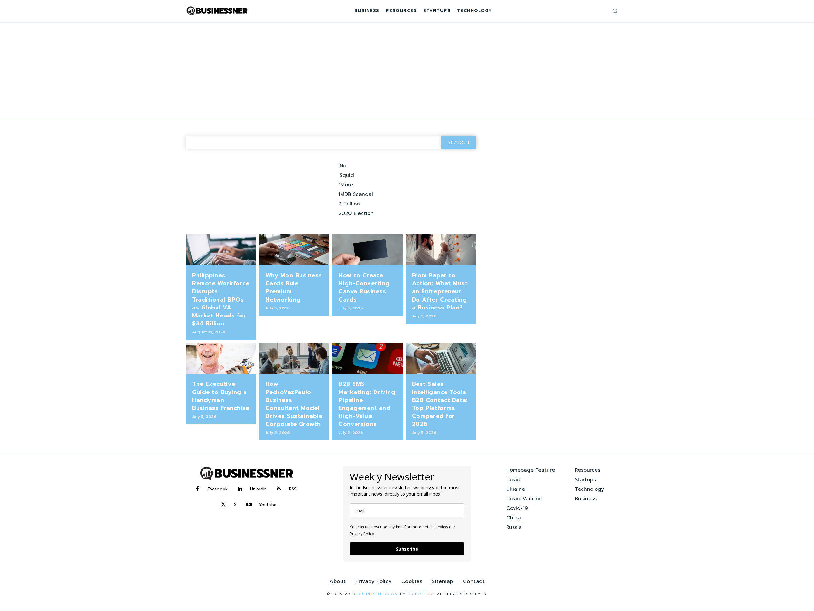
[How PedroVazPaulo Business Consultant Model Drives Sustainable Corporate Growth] (294, 358)
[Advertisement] (407, 69)
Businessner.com (377, 594)
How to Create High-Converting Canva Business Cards (364, 287)
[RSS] (278, 489)
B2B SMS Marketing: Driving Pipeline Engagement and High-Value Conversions (367, 403)
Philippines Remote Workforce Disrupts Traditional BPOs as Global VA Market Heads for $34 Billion (220, 299)
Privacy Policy (362, 534)
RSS (293, 489)
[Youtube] (249, 505)
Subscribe (407, 549)
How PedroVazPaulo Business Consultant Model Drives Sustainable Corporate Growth (294, 403)
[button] (615, 11)
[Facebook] (197, 489)
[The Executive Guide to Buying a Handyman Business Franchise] (221, 358)
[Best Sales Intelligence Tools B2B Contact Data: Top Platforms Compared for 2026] (441, 358)
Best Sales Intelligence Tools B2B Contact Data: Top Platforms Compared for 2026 (440, 403)
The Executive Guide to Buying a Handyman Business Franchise (220, 396)
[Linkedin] (239, 489)
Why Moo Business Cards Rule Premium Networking (294, 287)
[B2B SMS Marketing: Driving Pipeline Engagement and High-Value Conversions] (367, 358)
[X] (223, 505)
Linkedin (258, 489)
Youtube (268, 505)
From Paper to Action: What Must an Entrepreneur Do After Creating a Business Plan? (440, 291)
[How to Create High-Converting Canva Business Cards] (367, 249)
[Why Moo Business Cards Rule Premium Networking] (294, 249)
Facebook (218, 489)
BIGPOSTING (421, 594)
